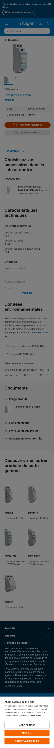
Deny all (27, 733)
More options (27, 725)
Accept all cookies (27, 741)
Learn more (35, 716)
